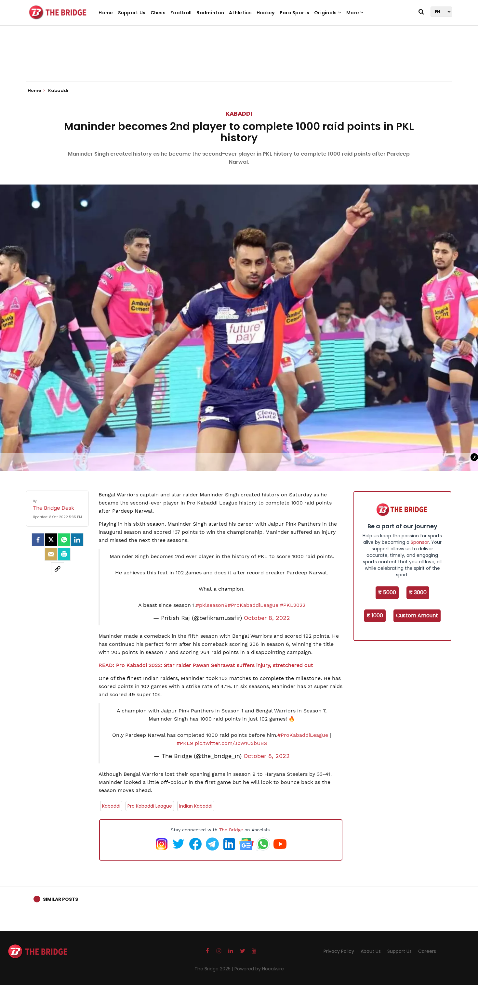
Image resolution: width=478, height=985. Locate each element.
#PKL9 (185, 743)
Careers (427, 951)
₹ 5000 (387, 592)
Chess (158, 12)
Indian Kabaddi (195, 806)
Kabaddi (239, 113)
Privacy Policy (339, 951)
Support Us (132, 12)
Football (181, 12)
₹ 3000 (418, 592)
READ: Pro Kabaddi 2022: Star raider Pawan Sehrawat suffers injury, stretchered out (206, 665)
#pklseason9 (212, 605)
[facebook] (38, 539)
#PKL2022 (292, 605)
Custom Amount (417, 615)
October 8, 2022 (267, 618)
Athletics (240, 12)
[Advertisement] (239, 61)
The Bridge (231, 829)
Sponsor (420, 542)
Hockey (266, 12)
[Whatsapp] (64, 539)
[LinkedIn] (77, 539)
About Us (371, 951)
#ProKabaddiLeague (253, 605)
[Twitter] (51, 539)
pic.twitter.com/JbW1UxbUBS (231, 743)
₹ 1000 (375, 615)
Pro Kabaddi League (149, 806)
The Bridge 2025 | (214, 969)
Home (106, 12)
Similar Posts (60, 899)
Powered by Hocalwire (259, 969)
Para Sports (294, 12)
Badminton (210, 12)
